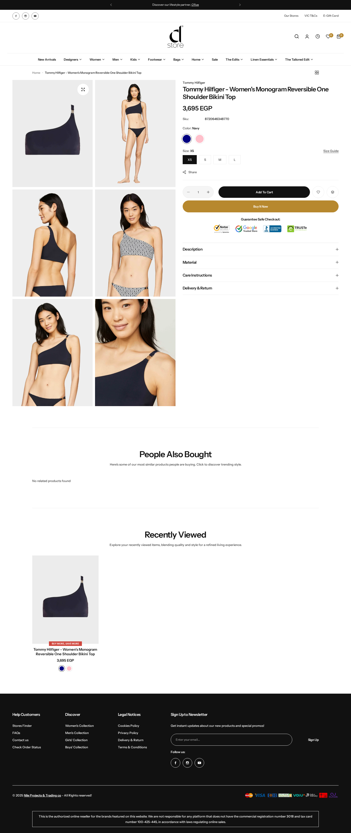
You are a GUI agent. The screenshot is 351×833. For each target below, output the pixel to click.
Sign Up (313, 740)
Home (36, 72)
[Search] (296, 36)
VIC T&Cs (310, 15)
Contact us (20, 740)
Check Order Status (26, 747)
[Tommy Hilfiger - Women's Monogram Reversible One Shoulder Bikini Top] (65, 599)
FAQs (16, 733)
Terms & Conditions (132, 747)
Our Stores (291, 15)
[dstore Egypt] (175, 36)
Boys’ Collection (76, 747)
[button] (111, 4)
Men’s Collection (77, 733)
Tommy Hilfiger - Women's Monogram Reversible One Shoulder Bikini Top (65, 651)
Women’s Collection (79, 726)
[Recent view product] (317, 36)
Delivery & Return (131, 740)
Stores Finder (22, 726)
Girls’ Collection (76, 740)
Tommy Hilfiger (194, 82)
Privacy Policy (128, 733)
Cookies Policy (128, 726)
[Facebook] (16, 16)
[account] (307, 36)
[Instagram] (25, 16)
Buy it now (260, 206)
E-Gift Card (331, 15)
